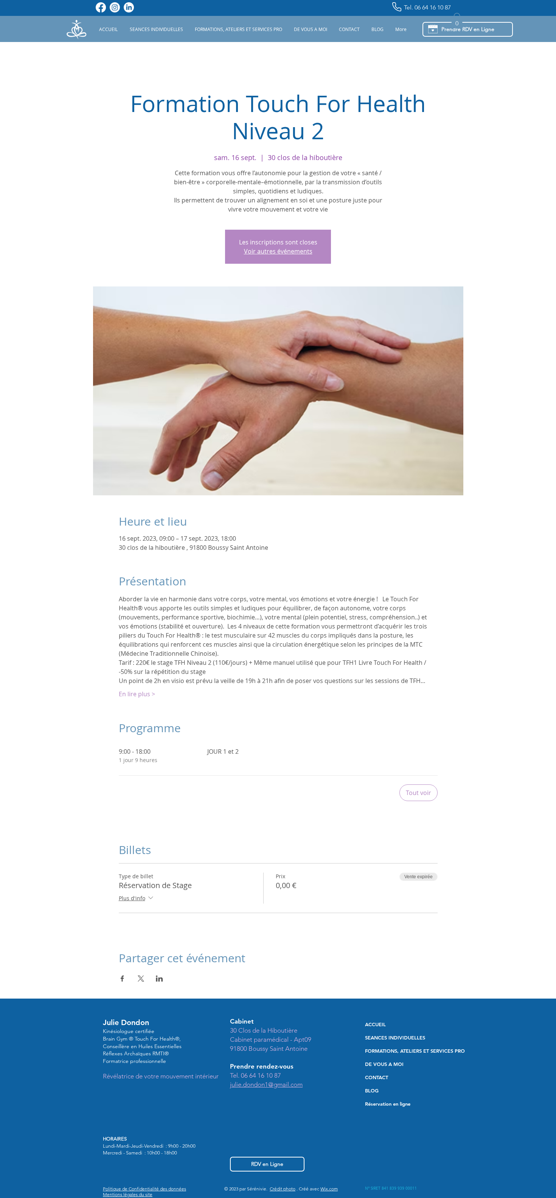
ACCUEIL (375, 1024)
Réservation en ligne (387, 1104)
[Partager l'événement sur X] (140, 979)
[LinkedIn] (129, 7)
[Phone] (396, 6)
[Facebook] (101, 7)
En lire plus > (137, 694)
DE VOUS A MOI (384, 1064)
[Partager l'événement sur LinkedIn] (159, 979)
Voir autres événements (278, 251)
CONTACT (376, 1077)
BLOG (372, 1091)
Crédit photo (282, 1189)
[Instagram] (115, 7)
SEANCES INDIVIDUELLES (395, 1038)
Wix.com (329, 1189)
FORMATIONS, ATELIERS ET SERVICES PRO (409, 1051)
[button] (156, 29)
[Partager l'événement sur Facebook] (122, 979)
